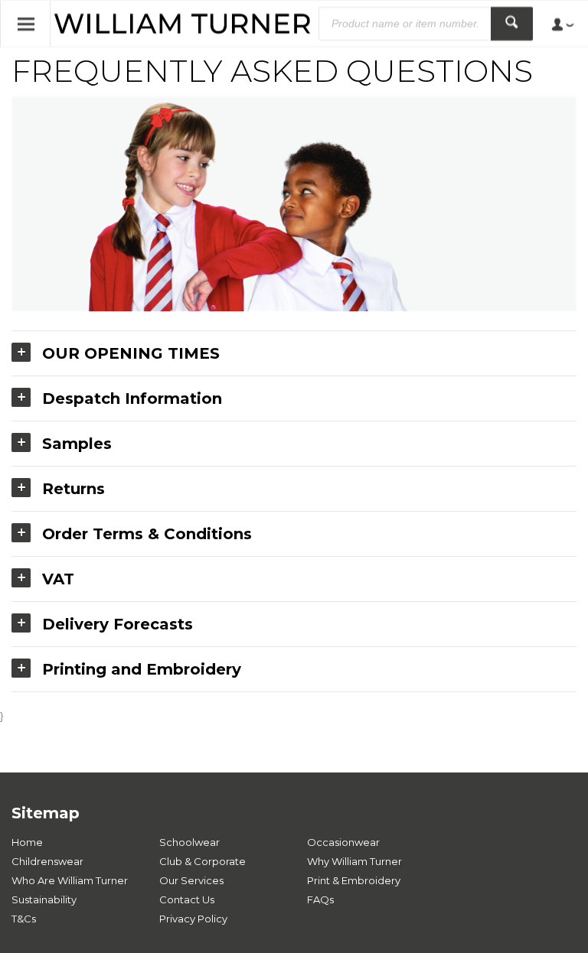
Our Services (191, 880)
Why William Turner (354, 861)
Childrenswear (47, 861)
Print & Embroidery (353, 880)
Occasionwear (343, 842)
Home (27, 842)
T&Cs (23, 918)
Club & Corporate (202, 861)
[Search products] (512, 24)
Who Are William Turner (69, 880)
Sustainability (44, 899)
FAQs (320, 899)
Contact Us (186, 899)
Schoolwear (189, 842)
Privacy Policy (193, 918)
